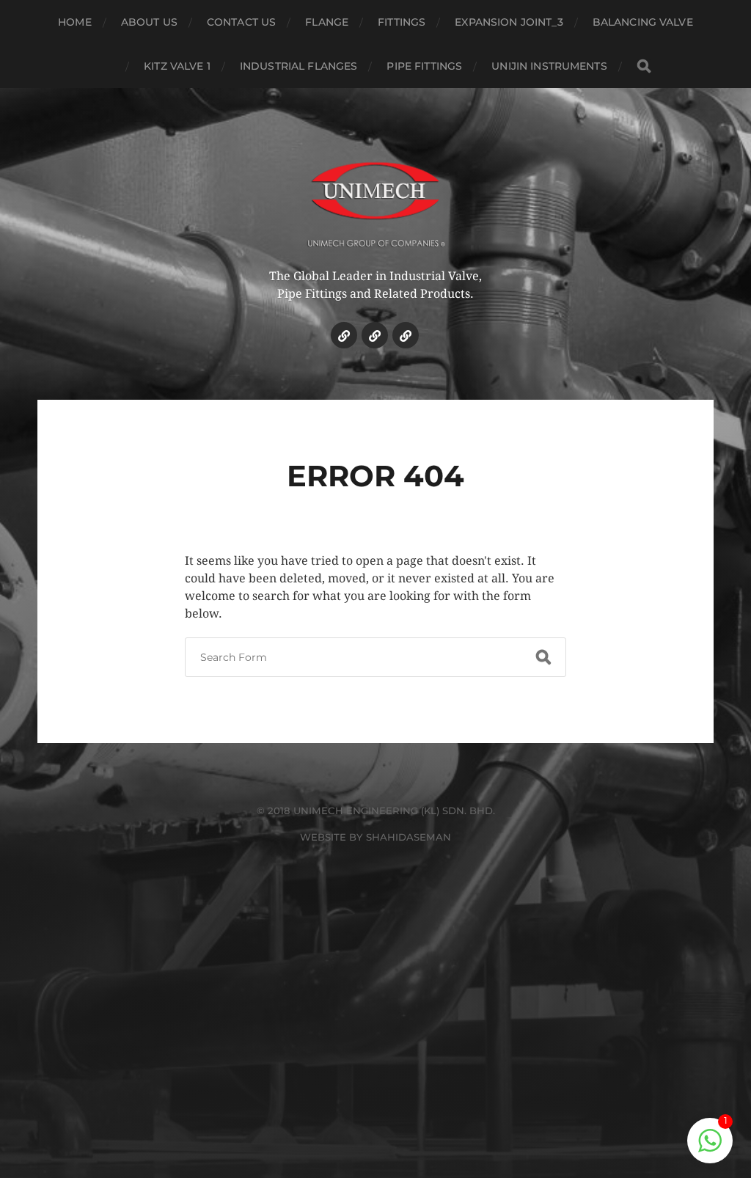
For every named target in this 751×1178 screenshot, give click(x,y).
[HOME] (344, 335)
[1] (710, 1148)
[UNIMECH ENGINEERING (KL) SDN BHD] (376, 194)
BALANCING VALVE (643, 22)
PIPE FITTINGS (424, 66)
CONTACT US (241, 22)
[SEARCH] (644, 66)
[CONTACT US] (405, 335)
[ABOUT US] (375, 335)
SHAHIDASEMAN (408, 837)
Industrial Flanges (299, 66)
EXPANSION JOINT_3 (509, 22)
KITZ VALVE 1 (177, 66)
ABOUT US (149, 22)
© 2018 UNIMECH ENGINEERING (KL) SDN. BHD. (376, 810)
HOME (75, 22)
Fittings (401, 22)
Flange (326, 22)
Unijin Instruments (549, 66)
